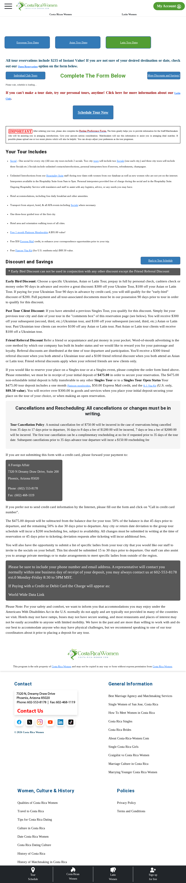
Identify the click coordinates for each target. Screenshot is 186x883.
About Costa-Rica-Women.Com (128, 738)
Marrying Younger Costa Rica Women (132, 772)
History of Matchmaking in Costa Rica (42, 862)
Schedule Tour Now (93, 112)
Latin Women (129, 14)
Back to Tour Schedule (160, 260)
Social (13, 160)
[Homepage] (36, 6)
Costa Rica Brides (119, 729)
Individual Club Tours (25, 75)
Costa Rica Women (61, 666)
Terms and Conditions (131, 811)
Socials (120, 160)
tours (96, 160)
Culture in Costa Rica (31, 828)
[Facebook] (19, 722)
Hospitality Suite (55, 175)
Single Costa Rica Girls (123, 746)
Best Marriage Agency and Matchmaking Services (140, 696)
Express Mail (27, 241)
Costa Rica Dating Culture (34, 845)
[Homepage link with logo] (93, 654)
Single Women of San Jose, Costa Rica (133, 704)
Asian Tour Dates (78, 42)
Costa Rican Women (60, 14)
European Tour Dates (28, 42)
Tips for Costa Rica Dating (34, 819)
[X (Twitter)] (30, 722)
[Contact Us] (45, 702)
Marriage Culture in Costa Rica (128, 764)
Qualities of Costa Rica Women (37, 803)
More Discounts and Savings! (164, 75)
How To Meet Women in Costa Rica (131, 712)
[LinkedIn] (60, 722)
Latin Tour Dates (129, 42)
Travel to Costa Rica (30, 811)
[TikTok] (71, 722)
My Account (167, 6)
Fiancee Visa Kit (23, 250)
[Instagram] (40, 722)
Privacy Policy (126, 803)
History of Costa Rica (31, 853)
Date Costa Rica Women (33, 836)
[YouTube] (50, 722)
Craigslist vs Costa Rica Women (128, 755)
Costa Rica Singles (120, 721)
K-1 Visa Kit (149, 385)
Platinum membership (78, 385)
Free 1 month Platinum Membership (29, 232)
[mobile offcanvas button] (8, 6)
